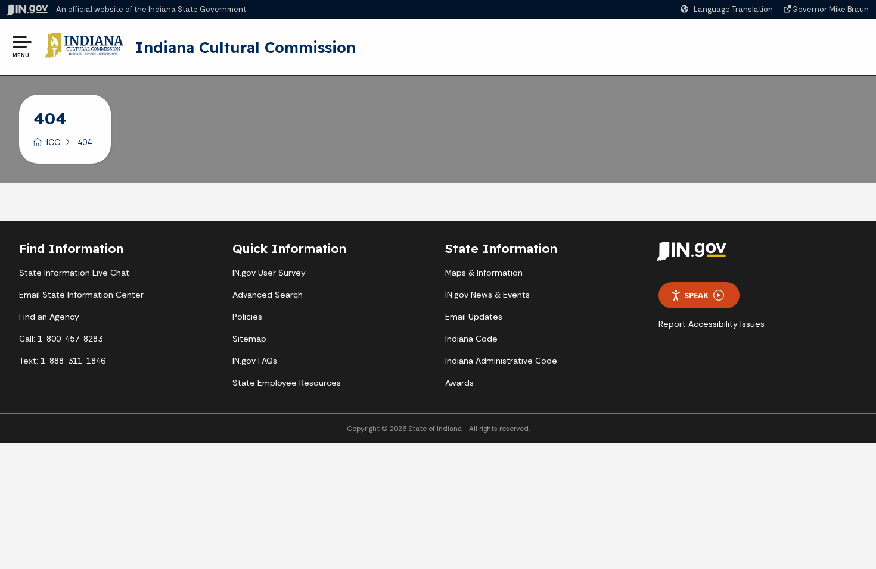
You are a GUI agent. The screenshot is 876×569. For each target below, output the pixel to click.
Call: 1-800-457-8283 (60, 338)
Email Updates (473, 316)
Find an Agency (49, 316)
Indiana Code (471, 338)
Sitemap (249, 338)
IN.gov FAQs (254, 360)
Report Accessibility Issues (711, 323)
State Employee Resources (286, 382)
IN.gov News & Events (487, 294)
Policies (247, 316)
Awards (459, 382)
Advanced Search (267, 294)
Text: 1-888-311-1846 (62, 360)
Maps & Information (484, 272)
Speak (697, 295)
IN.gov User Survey (269, 272)
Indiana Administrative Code (501, 360)
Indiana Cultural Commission (245, 47)
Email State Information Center (81, 294)
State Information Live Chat (74, 272)
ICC (53, 142)
